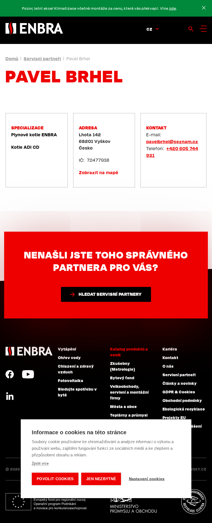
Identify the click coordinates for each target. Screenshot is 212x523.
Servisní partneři (42, 58)
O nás (168, 366)
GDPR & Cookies (179, 391)
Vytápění (67, 348)
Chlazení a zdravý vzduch (76, 369)
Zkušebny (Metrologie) (122, 366)
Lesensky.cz (193, 469)
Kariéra (170, 348)
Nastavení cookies (147, 479)
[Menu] (203, 28)
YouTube (28, 374)
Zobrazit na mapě (98, 172)
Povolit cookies (55, 479)
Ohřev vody (69, 357)
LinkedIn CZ (10, 396)
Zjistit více (40, 463)
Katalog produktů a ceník (129, 351)
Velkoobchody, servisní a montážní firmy (129, 392)
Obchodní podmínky (182, 400)
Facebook (10, 374)
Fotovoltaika (70, 380)
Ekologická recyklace (184, 408)
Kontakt (170, 357)
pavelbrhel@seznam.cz (172, 141)
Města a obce (123, 406)
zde (172, 8)
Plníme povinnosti (193, 502)
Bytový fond (122, 377)
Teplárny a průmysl (129, 414)
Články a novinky (180, 383)
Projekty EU (174, 417)
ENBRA (29, 351)
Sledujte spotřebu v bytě (77, 391)
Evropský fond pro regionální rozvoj (46, 501)
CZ (149, 29)
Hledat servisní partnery (110, 294)
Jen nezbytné (101, 479)
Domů (12, 58)
